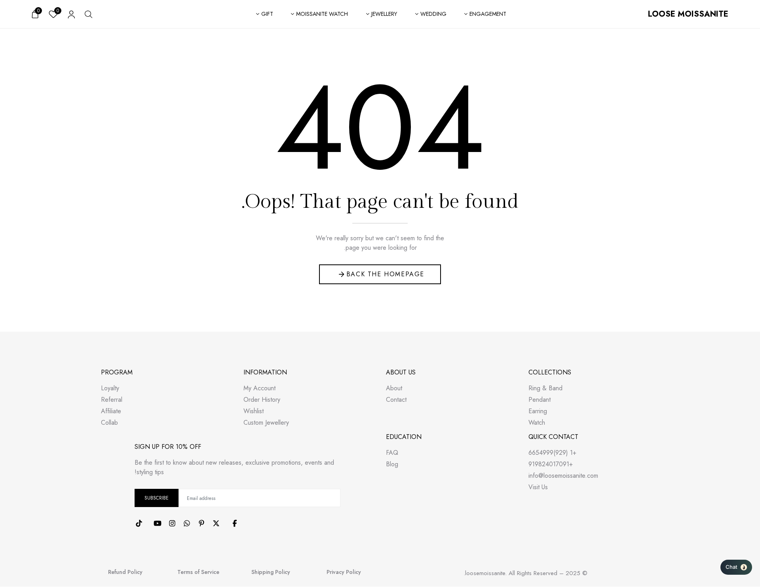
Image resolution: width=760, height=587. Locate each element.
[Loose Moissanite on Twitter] (216, 523)
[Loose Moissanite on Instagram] (172, 523)
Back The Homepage (385, 274)
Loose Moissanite (688, 14)
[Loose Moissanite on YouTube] (157, 523)
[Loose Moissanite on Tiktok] (139, 523)
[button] (736, 567)
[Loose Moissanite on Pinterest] (201, 523)
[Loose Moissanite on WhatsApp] (186, 523)
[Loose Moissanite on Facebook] (234, 523)
